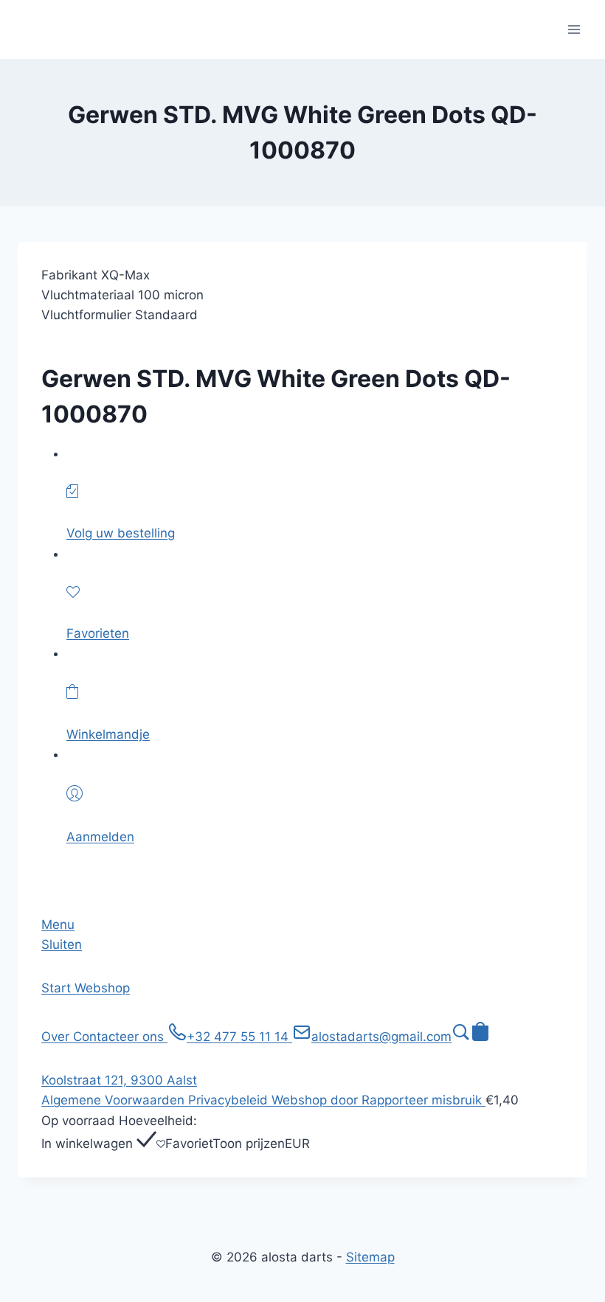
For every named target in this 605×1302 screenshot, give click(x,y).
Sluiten (61, 944)
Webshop (102, 988)
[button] (461, 1036)
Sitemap (370, 1257)
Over (57, 1036)
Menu (58, 924)
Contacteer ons (120, 1036)
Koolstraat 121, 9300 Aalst (119, 1080)
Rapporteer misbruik (423, 1100)
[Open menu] (573, 29)
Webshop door (317, 1100)
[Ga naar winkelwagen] (480, 1036)
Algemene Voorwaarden (114, 1100)
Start (58, 988)
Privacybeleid (230, 1100)
